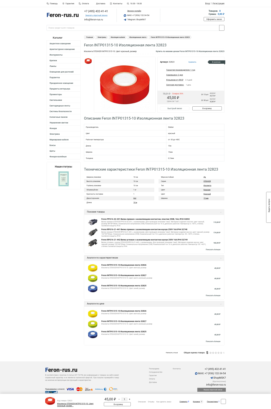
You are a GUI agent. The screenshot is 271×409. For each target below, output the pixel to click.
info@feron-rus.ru (216, 384)
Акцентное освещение (60, 43)
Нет (134, 198)
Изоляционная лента (137, 37)
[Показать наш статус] (63, 178)
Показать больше (213, 250)
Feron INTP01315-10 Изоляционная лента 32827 (123, 275)
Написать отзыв (172, 353)
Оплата (85, 3)
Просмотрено (212, 402)
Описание (142, 402)
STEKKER (207, 181)
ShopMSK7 (219, 377)
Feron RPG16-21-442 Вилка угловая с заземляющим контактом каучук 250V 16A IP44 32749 (144, 240)
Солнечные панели (58, 117)
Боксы (53, 145)
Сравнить (183, 402)
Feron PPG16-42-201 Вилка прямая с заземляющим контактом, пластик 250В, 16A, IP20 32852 (145, 219)
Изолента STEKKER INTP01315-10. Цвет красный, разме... (75, 405)
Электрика (55, 134)
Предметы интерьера (60, 89)
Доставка (100, 3)
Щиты (52, 151)
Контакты (117, 3)
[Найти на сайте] (221, 28)
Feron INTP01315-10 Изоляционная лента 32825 (123, 285)
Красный (207, 194)
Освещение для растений (62, 72)
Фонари (53, 128)
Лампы (53, 66)
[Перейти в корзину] (206, 13)
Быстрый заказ (175, 108)
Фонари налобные (58, 156)
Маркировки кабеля (59, 140)
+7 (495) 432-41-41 (96, 11)
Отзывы (151, 402)
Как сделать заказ (163, 402)
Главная (89, 37)
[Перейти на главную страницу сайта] (62, 15)
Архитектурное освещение (62, 49)
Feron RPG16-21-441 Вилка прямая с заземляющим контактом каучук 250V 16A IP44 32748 (144, 229)
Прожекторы (56, 94)
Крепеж (53, 60)
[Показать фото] (88, 61)
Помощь (54, 3)
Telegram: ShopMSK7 (136, 19)
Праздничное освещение (61, 83)
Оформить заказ (214, 19)
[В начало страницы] (223, 401)
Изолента (207, 186)
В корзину (207, 108)
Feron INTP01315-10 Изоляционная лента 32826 (123, 265)
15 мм (206, 198)
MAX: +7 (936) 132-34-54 (138, 15)
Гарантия (69, 3)
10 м (135, 203)
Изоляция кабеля (118, 37)
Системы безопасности (61, 111)
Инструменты (56, 55)
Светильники (56, 100)
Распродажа (154, 369)
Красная (207, 190)
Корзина (196, 402)
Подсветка (55, 77)
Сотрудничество (155, 372)
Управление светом (59, 123)
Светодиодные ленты (60, 106)
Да (205, 177)
